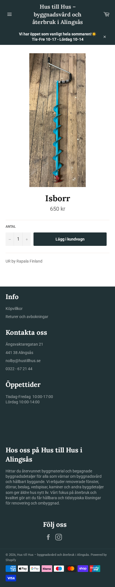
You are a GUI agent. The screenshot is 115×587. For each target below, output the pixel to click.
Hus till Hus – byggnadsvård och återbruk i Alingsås (57, 14)
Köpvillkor (14, 308)
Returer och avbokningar (27, 316)
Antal (11, 227)
